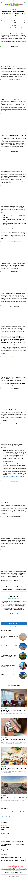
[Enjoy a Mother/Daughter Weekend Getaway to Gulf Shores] (14, 785)
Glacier (10, 580)
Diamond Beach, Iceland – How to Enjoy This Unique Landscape (7, 588)
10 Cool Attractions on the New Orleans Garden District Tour (8, 656)
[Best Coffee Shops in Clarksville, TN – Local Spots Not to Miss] (14, 756)
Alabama (3, 795)
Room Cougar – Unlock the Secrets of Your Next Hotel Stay (13, 711)
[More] (21, 28)
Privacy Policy (14, 626)
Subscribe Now (13, 623)
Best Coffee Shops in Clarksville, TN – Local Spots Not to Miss (13, 769)
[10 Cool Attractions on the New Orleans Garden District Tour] (23, 656)
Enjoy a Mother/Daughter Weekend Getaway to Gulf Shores (14, 798)
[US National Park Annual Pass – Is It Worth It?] (23, 637)
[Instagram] (12, 613)
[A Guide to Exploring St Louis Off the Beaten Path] (23, 666)
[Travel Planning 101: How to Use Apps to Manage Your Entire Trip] (14, 727)
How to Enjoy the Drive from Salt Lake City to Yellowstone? (11, 853)
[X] (17, 613)
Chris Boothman (5, 21)
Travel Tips (4, 708)
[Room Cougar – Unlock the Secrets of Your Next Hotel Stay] (14, 698)
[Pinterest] (15, 613)
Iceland (14, 9)
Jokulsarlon (15, 580)
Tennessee (3, 766)
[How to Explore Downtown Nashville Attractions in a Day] (23, 646)
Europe (6, 580)
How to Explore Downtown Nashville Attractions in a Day (9, 646)
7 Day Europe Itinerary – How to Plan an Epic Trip (12, 841)
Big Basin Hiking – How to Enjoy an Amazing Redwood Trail (20, 588)
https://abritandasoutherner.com (14, 598)
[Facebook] (10, 613)
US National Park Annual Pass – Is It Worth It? (11, 857)
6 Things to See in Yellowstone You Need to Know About (9, 675)
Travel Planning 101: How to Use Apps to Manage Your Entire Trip (13, 740)
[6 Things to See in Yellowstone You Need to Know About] (23, 675)
